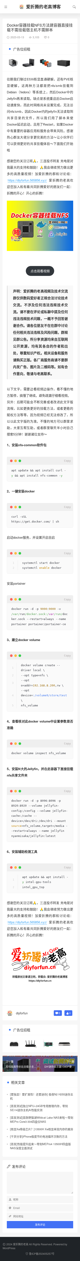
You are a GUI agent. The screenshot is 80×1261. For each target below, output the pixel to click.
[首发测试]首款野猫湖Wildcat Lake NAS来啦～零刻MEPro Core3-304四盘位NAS (41, 1119)
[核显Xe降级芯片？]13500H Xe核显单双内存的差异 (41, 1129)
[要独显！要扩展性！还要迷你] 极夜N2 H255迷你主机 (41, 1096)
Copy (67, 460)
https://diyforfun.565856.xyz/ (27, 180)
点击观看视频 (40, 271)
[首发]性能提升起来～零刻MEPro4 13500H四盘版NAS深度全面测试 (40, 1146)
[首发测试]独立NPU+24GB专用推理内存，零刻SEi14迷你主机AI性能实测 (39, 1108)
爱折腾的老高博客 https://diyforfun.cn (48, 979)
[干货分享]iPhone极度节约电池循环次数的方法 (38, 1136)
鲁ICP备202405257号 (41, 1253)
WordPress (9, 1248)
